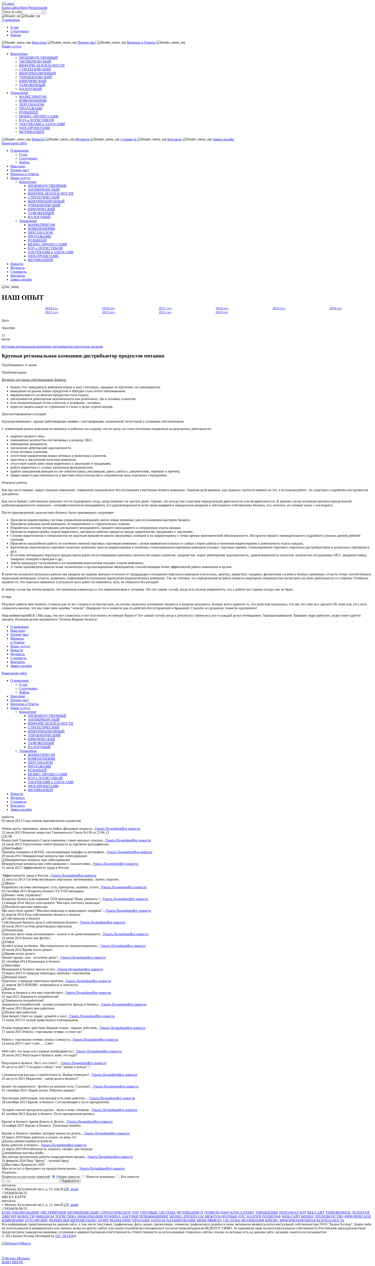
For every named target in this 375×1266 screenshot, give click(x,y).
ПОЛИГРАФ (271, 1216)
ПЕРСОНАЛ (289, 1212)
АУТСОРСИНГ (36, 1220)
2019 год (52, 308)
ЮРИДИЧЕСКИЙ (32, 81)
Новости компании (100, 1177)
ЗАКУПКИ (130, 1216)
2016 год (222, 308)
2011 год (165, 312)
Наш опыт (39, 42)
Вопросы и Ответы (141, 42)
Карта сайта (10, 7)
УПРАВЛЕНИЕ (266, 1212)
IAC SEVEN (64, 1236)
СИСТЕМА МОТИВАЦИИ (243, 1220)
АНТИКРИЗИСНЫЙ (35, 61)
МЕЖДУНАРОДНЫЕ (221, 1216)
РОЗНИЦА (112, 1216)
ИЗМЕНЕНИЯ (13, 1220)
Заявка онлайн (223, 139)
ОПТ (135, 1212)
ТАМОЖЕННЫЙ (32, 85)
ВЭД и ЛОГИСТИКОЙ (36, 120)
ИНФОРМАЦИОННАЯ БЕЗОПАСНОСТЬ (312, 1220)
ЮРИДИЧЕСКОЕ (357, 1216)
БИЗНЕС (307, 1216)
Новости (38, 139)
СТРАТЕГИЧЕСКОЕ (115, 1212)
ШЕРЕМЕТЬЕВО (83, 1220)
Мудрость (82, 139)
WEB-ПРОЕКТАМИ (34, 128)
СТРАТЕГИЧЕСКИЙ (35, 69)
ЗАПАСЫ (158, 1220)
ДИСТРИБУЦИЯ (53, 1212)
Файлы (15, 35)
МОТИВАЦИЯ (188, 1212)
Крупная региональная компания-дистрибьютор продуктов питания (52, 346)
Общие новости (68, 1177)
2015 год (279, 308)
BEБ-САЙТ (315, 1212)
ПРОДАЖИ (141, 1220)
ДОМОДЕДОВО (216, 1212)
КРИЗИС (272, 1220)
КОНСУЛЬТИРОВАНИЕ (20, 1212)
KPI (13, 1216)
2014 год (335, 308)
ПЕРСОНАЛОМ (31, 104)
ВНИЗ (6, 1262)
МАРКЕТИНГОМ (32, 97)
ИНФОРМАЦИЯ (90, 1216)
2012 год (108, 312)
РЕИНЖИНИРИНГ (154, 1216)
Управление (19, 93)
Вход (24, 7)
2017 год (165, 308)
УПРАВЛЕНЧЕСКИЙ (35, 77)
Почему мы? (87, 42)
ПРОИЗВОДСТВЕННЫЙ (38, 57)
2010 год (221, 312)
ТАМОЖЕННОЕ (338, 1212)
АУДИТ (103, 1220)
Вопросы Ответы (17, 640)
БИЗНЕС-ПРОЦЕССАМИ (38, 116)
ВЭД (302, 1212)
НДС (242, 1216)
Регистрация (37, 7)
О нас (14, 27)
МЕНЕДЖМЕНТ (209, 1220)
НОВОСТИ (26, 1216)
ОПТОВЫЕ (149, 1212)
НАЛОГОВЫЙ (30, 89)
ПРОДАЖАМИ (30, 108)
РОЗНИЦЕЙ (28, 112)
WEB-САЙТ (291, 1216)
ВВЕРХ (17, 1262)
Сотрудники (19, 31)
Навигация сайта (14, 143)
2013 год (52, 312)
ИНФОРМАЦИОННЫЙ (37, 73)
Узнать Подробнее (108, 828)
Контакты (174, 139)
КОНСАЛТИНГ (242, 1212)
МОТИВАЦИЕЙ (31, 132)
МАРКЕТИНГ (120, 1220)
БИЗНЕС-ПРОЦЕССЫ (186, 1216)
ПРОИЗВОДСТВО (329, 1216)
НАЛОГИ (254, 1216)
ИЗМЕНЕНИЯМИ (33, 100)
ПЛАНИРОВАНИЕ (181, 1220)
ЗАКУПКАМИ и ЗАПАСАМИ (42, 124)
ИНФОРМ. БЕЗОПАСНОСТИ (42, 65)
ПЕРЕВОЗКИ (59, 1220)
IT (202, 1212)
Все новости (131, 828)
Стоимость (128, 139)
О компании (11, 20)
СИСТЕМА (167, 1212)
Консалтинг (19, 54)
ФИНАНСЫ (44, 1216)
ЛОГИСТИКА (66, 1216)
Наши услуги (11, 46)
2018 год (108, 308)
